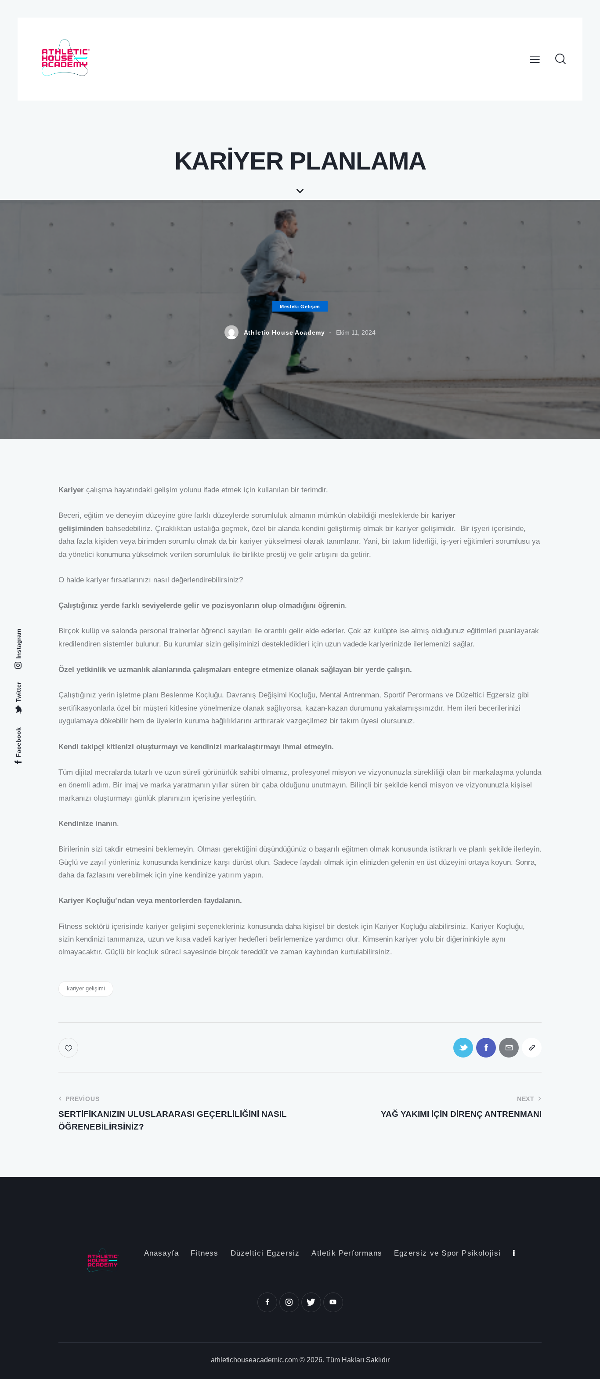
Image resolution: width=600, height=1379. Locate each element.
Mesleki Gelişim (300, 306)
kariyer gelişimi (86, 988)
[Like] (69, 1048)
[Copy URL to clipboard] (532, 1048)
